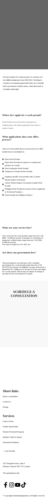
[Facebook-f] (5, 485)
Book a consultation (10, 396)
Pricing (5, 407)
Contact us (7, 402)
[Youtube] (17, 485)
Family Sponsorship (10, 427)
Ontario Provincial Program (13, 432)
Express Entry (8, 421)
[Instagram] (11, 485)
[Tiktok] (23, 485)
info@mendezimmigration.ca (14, 456)
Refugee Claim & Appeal (12, 437)
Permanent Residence (11, 442)
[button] (24, 20)
